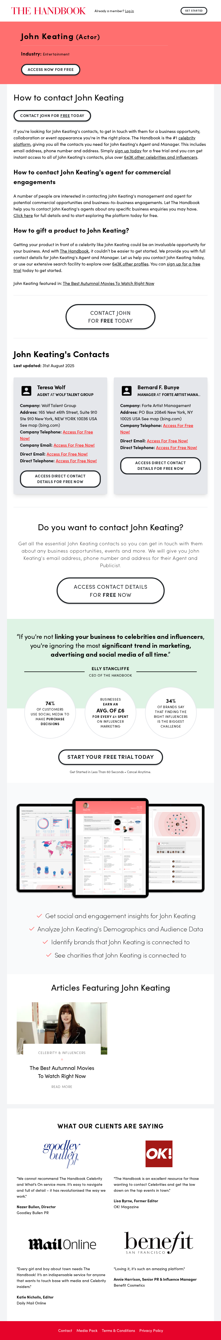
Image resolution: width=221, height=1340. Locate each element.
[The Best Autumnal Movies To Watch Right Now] (62, 1028)
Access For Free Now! (74, 445)
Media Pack (87, 1330)
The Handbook (74, 251)
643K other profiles (130, 264)
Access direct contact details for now (60, 478)
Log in (129, 11)
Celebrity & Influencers (62, 1052)
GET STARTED (194, 10)
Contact (65, 1330)
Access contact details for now (110, 590)
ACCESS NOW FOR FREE (51, 69)
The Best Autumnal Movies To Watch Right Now (108, 283)
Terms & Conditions (118, 1330)
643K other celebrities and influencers (160, 157)
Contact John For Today (52, 115)
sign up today (128, 150)
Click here (23, 215)
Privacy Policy (151, 1330)
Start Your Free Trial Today (110, 756)
